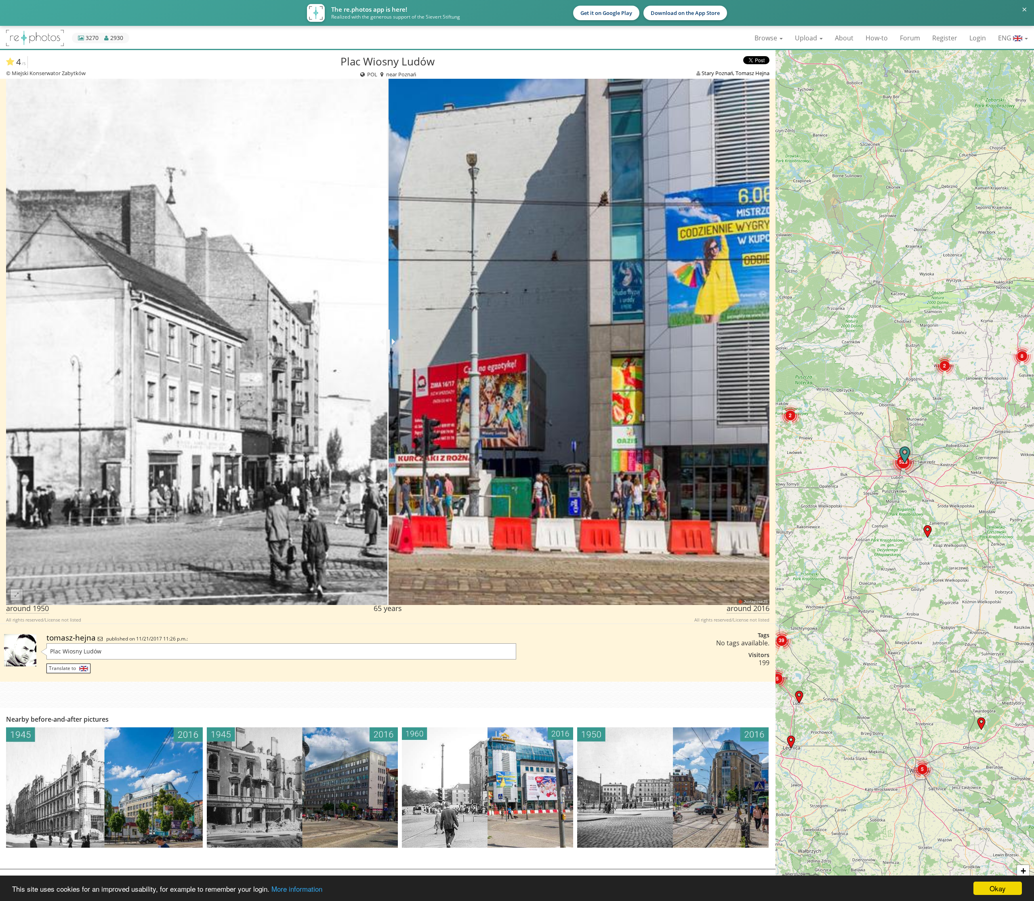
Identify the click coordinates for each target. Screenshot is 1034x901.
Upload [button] (807, 38)
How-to (877, 38)
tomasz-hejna (72, 637)
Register (944, 38)
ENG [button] (1005, 38)
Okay (998, 888)
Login (977, 38)
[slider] (388, 342)
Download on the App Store (685, 13)
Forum (910, 38)
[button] (981, 723)
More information (296, 889)
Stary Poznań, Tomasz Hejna (735, 73)
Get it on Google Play (606, 13)
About (844, 38)
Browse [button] (766, 38)
